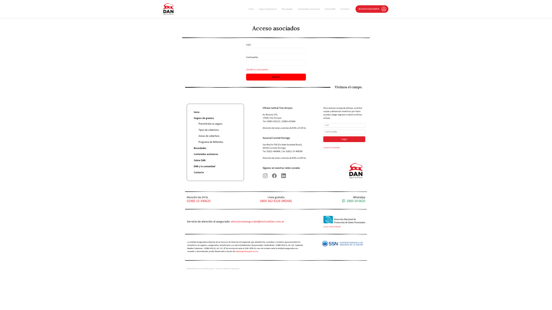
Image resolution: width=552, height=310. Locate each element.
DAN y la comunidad (204, 166)
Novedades (287, 9)
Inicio (251, 9)
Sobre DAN (330, 9)
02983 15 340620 (199, 201)
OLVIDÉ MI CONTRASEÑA (331, 148)
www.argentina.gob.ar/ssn (246, 251)
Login (344, 139)
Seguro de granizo (268, 9)
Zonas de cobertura (208, 136)
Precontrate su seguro (210, 124)
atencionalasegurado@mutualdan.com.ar (257, 221)
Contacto (345, 9)
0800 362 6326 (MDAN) (276, 201)
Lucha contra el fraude (332, 226)
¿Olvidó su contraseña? (257, 69)
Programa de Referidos (210, 142)
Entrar (276, 77)
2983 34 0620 (355, 201)
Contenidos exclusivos (309, 9)
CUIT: (248, 44)
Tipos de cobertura (208, 130)
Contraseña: (252, 57)
